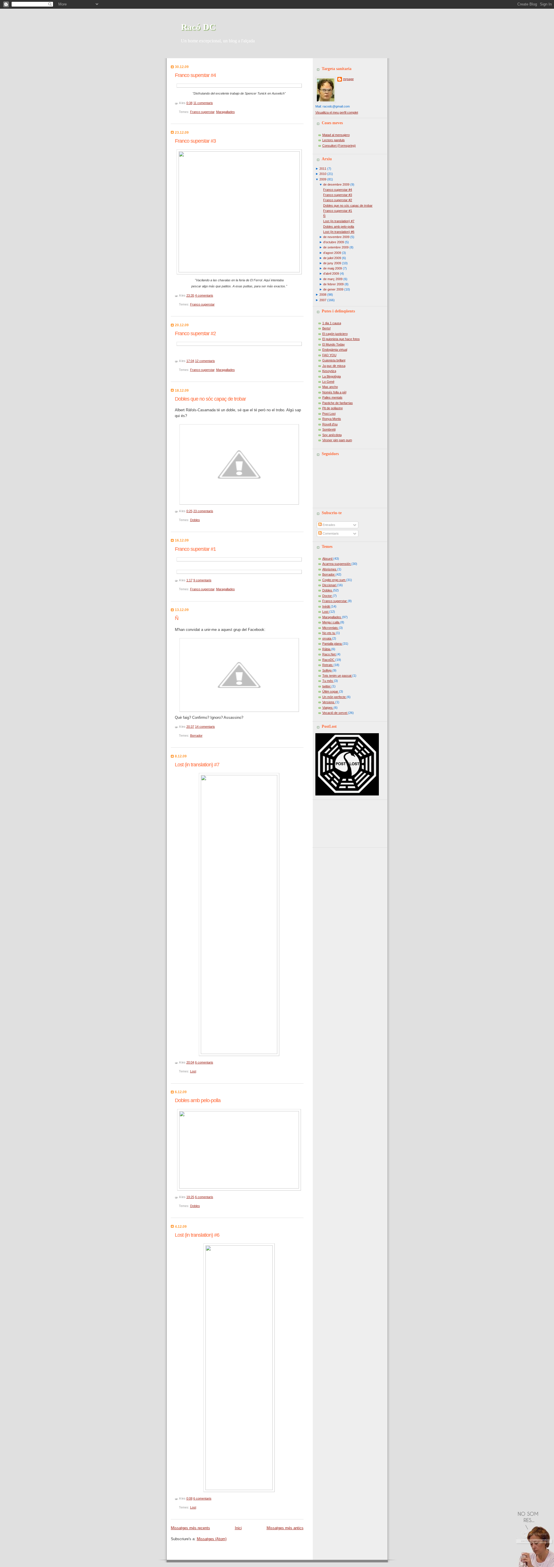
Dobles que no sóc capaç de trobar (210, 399)
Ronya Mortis (331, 418)
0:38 (189, 103)
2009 (322, 179)
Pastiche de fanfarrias (337, 403)
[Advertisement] (341, 821)
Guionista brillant (333, 360)
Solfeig (327, 670)
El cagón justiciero (335, 333)
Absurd (327, 558)
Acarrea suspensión (336, 563)
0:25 (189, 511)
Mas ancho (330, 387)
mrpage (348, 79)
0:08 (189, 1498)
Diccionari (329, 585)
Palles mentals (332, 397)
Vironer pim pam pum (337, 440)
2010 (322, 174)
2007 (322, 300)
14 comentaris (205, 726)
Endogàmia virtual (334, 349)
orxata (327, 638)
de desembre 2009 (336, 184)
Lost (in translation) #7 (197, 765)
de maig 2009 (332, 268)
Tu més (328, 680)
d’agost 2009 (332, 252)
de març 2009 (332, 279)
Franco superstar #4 (195, 75)
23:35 (190, 295)
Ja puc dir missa (333, 365)
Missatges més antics (285, 1528)
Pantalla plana (332, 643)
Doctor (327, 595)
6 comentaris (204, 1062)
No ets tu (329, 633)
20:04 (190, 1062)
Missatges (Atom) (212, 1539)
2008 (322, 294)
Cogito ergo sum (334, 580)
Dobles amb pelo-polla (197, 1100)
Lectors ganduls (333, 140)
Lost (193, 1071)
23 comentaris (203, 511)
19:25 (190, 1197)
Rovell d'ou (330, 424)
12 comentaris (205, 361)
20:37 (190, 726)
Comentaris (330, 533)
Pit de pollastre (332, 408)
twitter (327, 686)
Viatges (328, 707)
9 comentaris (202, 580)
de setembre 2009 (336, 247)
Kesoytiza (329, 371)
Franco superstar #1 (195, 549)
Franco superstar (202, 112)
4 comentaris (204, 295)
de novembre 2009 (336, 237)
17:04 (190, 361)
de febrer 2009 (333, 284)
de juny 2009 (332, 263)
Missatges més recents (190, 1528)
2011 (322, 168)
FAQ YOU (329, 355)
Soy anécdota (332, 435)
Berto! (326, 328)
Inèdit (326, 606)
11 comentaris (203, 103)
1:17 (189, 580)
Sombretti (329, 429)
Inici (238, 1528)
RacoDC (328, 659)
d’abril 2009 (331, 273)
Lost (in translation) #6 (197, 1235)
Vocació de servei (335, 712)
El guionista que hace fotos (341, 339)
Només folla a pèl (334, 392)
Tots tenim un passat (337, 675)
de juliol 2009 (332, 258)
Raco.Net (329, 654)
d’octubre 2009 (333, 242)
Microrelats (330, 627)
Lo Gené (328, 381)
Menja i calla (331, 622)
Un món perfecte (334, 697)
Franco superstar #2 (195, 333)
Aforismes (329, 569)
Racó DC (198, 27)
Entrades (328, 525)
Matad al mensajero (336, 135)
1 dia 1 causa (331, 323)
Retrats (328, 665)
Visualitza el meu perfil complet (336, 112)
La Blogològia (331, 376)
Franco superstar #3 (195, 141)
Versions (328, 702)
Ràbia (326, 649)
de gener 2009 (333, 289)
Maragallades (225, 112)
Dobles (195, 520)
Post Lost (329, 413)
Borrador (196, 735)
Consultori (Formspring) (339, 145)
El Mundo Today (333, 344)
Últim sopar (330, 691)
